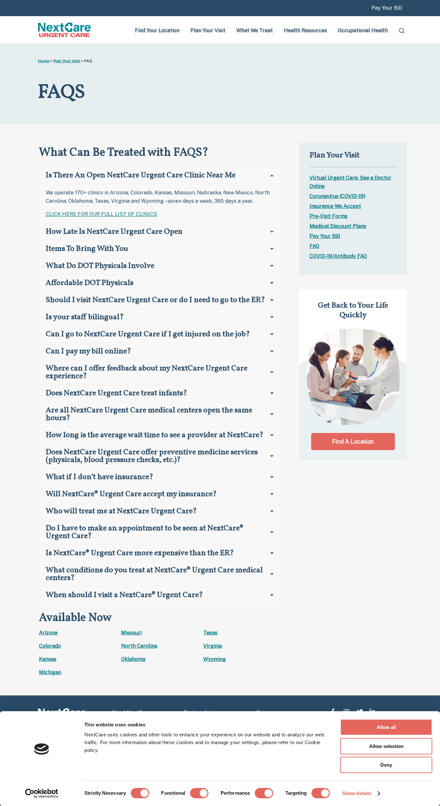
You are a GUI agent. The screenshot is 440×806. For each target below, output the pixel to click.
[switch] (199, 793)
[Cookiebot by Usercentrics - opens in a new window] (42, 793)
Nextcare (65, 30)
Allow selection (386, 746)
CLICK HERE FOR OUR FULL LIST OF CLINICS (101, 214)
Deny (386, 765)
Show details (356, 793)
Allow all (386, 727)
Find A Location (353, 441)
